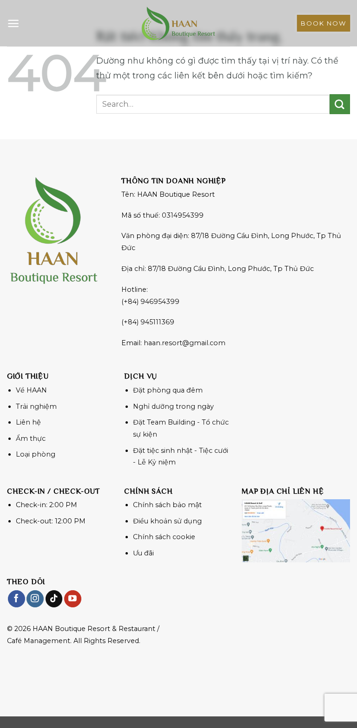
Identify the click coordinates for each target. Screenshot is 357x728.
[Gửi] (340, 104)
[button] (13, 23)
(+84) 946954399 (150, 301)
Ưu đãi (143, 553)
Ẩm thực (31, 438)
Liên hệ (28, 422)
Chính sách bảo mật (167, 505)
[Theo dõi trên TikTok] (54, 598)
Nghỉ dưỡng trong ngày (173, 406)
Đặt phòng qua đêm (168, 390)
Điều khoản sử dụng (167, 521)
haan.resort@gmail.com (184, 343)
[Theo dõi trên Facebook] (16, 598)
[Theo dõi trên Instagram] (35, 598)
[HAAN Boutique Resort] (178, 23)
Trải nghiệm (36, 406)
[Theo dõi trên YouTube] (72, 598)
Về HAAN (31, 390)
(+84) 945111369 (147, 322)
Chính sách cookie (164, 537)
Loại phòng (35, 454)
